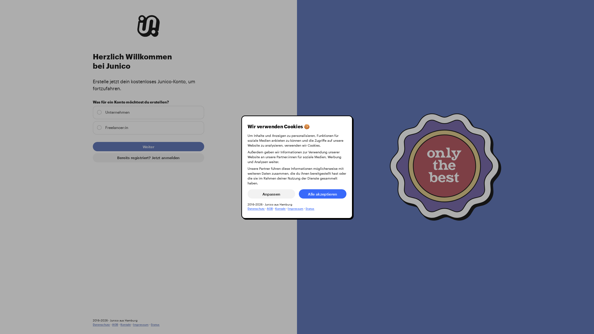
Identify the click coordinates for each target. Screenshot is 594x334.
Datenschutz (256, 208)
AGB (270, 208)
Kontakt (280, 208)
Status (310, 208)
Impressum (295, 208)
